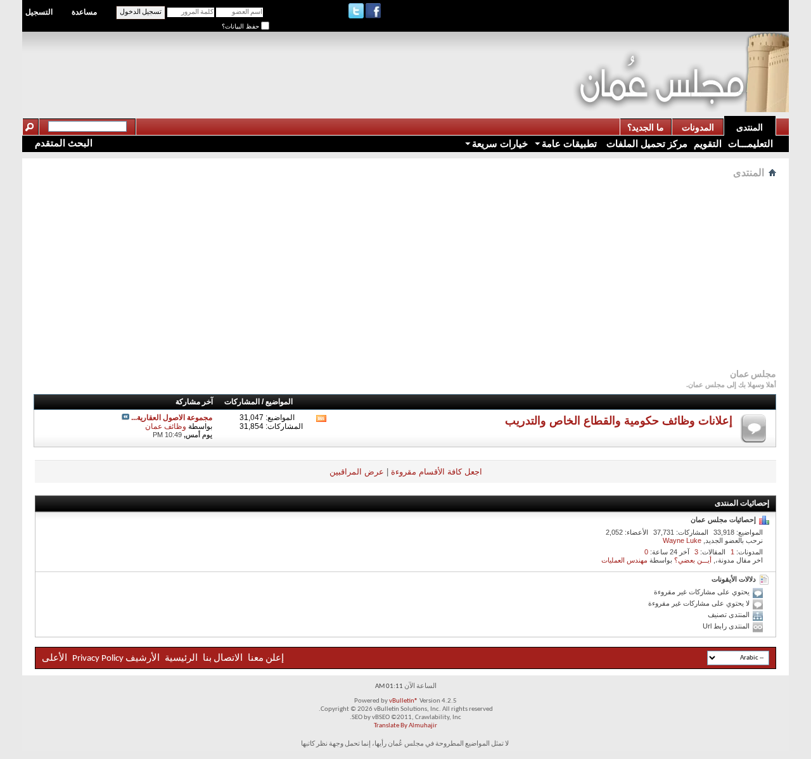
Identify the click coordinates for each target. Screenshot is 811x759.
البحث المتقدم (64, 142)
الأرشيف (142, 658)
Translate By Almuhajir (405, 725)
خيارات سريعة (500, 143)
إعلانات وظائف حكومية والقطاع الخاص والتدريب (618, 420)
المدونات (698, 127)
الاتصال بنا (223, 658)
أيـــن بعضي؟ (693, 560)
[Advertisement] (342, 60)
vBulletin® (403, 701)
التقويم (708, 143)
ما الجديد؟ (645, 127)
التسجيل (39, 12)
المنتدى (749, 127)
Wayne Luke (682, 540)
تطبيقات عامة (569, 143)
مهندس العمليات (624, 560)
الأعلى (54, 658)
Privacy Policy (98, 658)
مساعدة (84, 12)
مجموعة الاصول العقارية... (171, 417)
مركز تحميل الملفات (645, 143)
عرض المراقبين (356, 471)
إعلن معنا (265, 658)
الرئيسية (181, 658)
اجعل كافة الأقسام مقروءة (436, 471)
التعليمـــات (750, 143)
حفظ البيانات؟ (241, 26)
